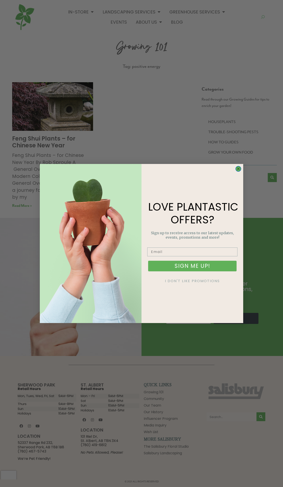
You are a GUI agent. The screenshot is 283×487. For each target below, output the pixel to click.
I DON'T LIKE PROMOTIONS (192, 280)
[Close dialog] (238, 168)
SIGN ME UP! (192, 266)
